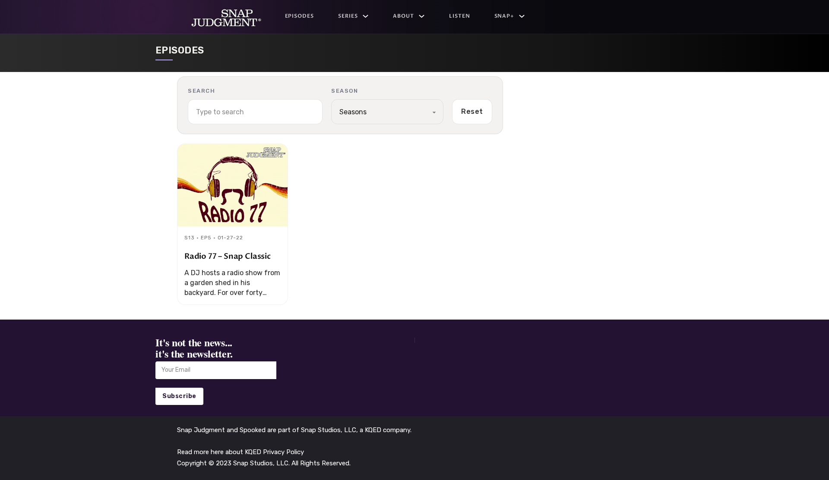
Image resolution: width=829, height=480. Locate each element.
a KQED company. (385, 430)
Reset (472, 111)
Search (201, 91)
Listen (459, 16)
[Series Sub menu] (365, 16)
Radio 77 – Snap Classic (227, 256)
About (403, 16)
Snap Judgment (202, 430)
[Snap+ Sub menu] (522, 16)
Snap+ (504, 16)
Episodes (299, 16)
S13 (189, 238)
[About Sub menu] (421, 16)
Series (348, 16)
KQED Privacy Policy (274, 452)
